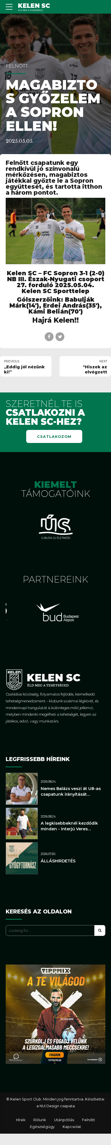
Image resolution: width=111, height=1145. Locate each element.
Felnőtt (17, 66)
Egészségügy (42, 1127)
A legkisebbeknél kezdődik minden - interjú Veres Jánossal (69, 829)
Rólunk (39, 1120)
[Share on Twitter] (60, 336)
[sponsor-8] (55, 527)
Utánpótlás (64, 1120)
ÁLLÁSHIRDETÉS (58, 861)
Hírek (20, 1120)
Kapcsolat (72, 1127)
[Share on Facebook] (49, 336)
